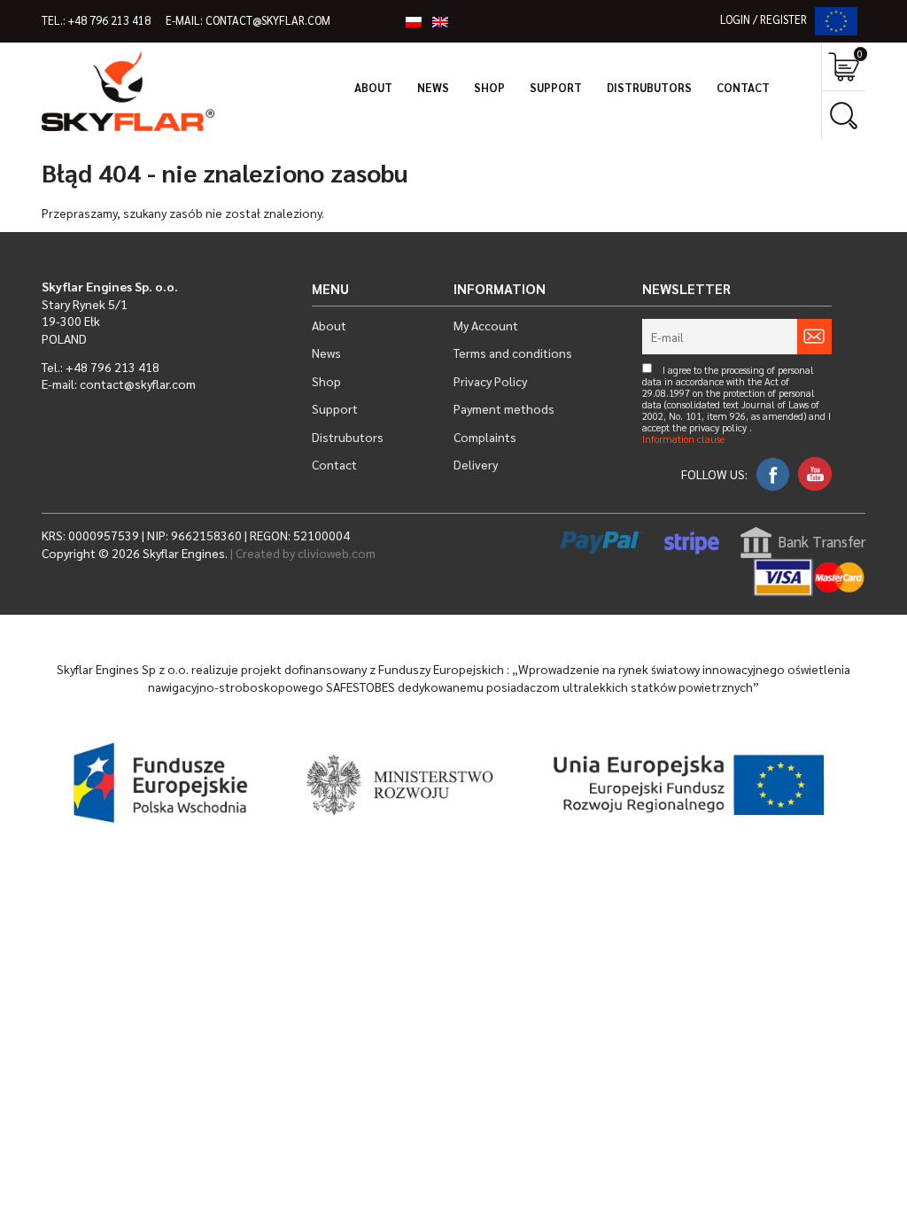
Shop (489, 88)
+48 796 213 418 (109, 20)
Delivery (476, 464)
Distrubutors (649, 88)
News (433, 88)
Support (556, 88)
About (373, 88)
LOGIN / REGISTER (763, 19)
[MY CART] (844, 66)
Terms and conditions (513, 353)
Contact (743, 88)
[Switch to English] (440, 21)
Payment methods (504, 408)
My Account (486, 325)
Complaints (485, 437)
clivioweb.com (337, 553)
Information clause (683, 440)
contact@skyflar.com (267, 20)
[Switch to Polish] (413, 21)
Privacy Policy (490, 381)
